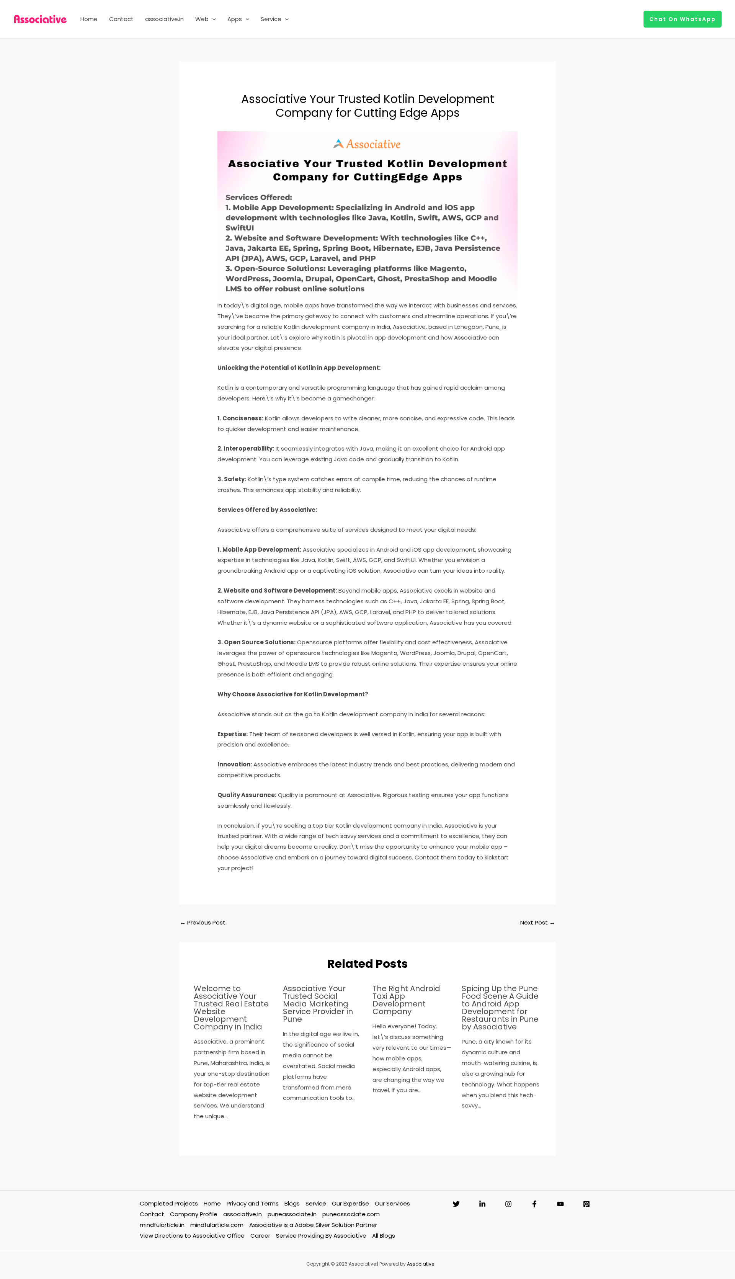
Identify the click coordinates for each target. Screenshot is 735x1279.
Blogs (292, 1203)
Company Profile (193, 1214)
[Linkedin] (482, 1204)
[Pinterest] (586, 1204)
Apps (234, 19)
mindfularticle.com (216, 1225)
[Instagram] (508, 1204)
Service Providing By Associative (321, 1236)
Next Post (537, 922)
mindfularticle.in (162, 1225)
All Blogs (383, 1236)
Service (271, 19)
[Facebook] (534, 1204)
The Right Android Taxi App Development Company (406, 1000)
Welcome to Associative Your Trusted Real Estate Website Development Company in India (231, 1007)
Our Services (392, 1203)
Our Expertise (350, 1203)
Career (260, 1236)
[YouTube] (560, 1204)
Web (202, 19)
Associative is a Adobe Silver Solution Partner (313, 1225)
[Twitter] (456, 1204)
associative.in (164, 19)
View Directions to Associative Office (192, 1236)
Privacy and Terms (253, 1203)
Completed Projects (169, 1203)
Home (89, 19)
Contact (121, 19)
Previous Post (202, 922)
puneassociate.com (351, 1214)
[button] (212, 19)
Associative (420, 1264)
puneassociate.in (292, 1214)
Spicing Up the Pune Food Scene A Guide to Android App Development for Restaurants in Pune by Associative (500, 1007)
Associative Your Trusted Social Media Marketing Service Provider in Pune (318, 1003)
